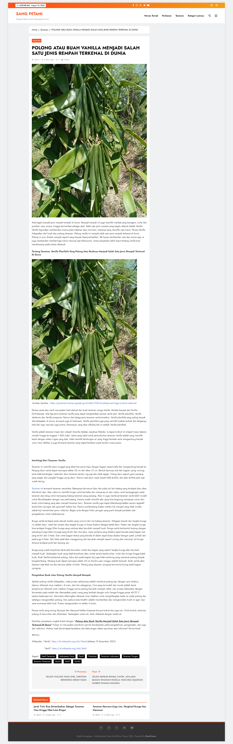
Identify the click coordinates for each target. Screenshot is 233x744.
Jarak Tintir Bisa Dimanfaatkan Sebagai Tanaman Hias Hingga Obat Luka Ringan (59, 708)
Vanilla (77, 661)
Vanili (67, 661)
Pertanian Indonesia (110, 656)
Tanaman (180, 15)
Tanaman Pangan (130, 656)
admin (37, 59)
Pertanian (92, 656)
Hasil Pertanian (48, 656)
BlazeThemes (151, 736)
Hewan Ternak (151, 15)
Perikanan (167, 15)
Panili (81, 656)
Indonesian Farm (66, 656)
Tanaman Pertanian (42, 661)
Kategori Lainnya (196, 15)
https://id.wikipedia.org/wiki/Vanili (69, 648)
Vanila (57, 661)
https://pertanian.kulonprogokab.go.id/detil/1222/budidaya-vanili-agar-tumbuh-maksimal (93, 403)
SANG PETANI (29, 14)
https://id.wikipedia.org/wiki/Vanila (69, 641)
